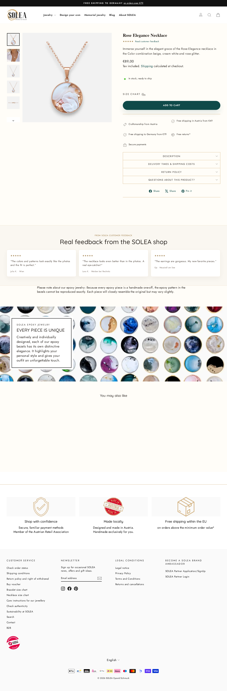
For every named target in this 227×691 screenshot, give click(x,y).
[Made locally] (113, 506)
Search (10, 617)
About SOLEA (127, 15)
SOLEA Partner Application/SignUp (185, 571)
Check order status (17, 568)
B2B (9, 628)
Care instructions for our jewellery (26, 600)
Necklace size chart (18, 595)
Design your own (70, 15)
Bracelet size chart (17, 590)
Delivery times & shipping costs (171, 164)
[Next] (13, 119)
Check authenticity (17, 606)
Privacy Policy (123, 573)
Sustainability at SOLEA (20, 611)
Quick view (32, 452)
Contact (11, 622)
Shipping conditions (18, 573)
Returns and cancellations (129, 584)
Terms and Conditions (127, 579)
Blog (112, 15)
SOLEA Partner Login (177, 576)
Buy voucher (14, 584)
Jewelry (48, 15)
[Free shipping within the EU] (186, 506)
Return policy (171, 172)
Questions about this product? (171, 179)
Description (171, 156)
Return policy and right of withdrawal (28, 579)
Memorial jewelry (95, 15)
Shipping (147, 66)
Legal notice (122, 568)
